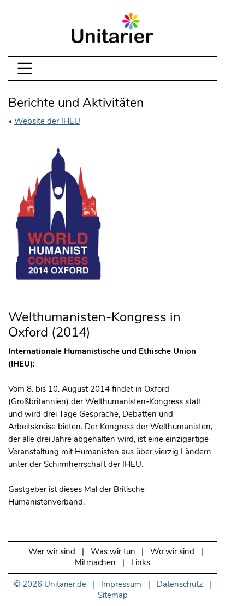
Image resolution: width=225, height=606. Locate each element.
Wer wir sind (51, 552)
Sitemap (113, 595)
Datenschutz (180, 584)
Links (140, 562)
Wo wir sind (172, 552)
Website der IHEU (47, 121)
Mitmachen (95, 562)
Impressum (121, 584)
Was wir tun (113, 552)
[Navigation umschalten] (25, 68)
